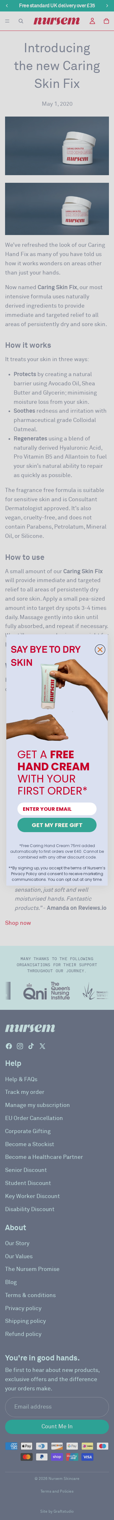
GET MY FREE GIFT (57, 825)
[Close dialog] (100, 650)
